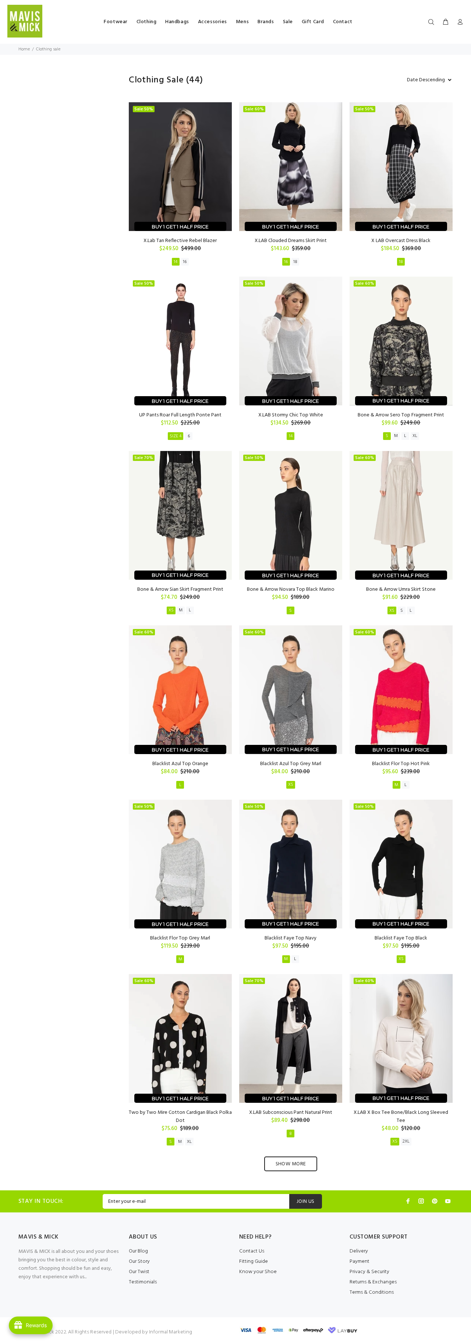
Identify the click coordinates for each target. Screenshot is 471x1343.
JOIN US (306, 1201)
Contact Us (251, 1251)
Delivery (359, 1251)
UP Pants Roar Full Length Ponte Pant (180, 415)
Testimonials (143, 1282)
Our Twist (139, 1272)
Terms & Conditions (372, 1292)
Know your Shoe (258, 1272)
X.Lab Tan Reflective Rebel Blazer (180, 241)
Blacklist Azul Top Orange (180, 764)
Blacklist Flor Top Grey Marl (180, 938)
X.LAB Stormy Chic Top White (290, 415)
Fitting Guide (253, 1261)
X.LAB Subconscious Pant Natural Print (290, 1112)
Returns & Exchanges (373, 1282)
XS (171, 610)
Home (24, 49)
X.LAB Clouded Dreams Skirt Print (291, 241)
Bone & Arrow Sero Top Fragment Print (401, 415)
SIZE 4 (175, 436)
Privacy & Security (369, 1272)
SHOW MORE (291, 1164)
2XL (406, 1141)
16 (185, 262)
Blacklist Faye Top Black (401, 938)
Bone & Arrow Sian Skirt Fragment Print (180, 589)
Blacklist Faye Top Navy (290, 938)
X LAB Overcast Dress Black (401, 241)
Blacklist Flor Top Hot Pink (401, 764)
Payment (359, 1261)
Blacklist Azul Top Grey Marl (290, 764)
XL (414, 436)
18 (295, 262)
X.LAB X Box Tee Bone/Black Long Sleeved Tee (401, 1116)
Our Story (139, 1261)
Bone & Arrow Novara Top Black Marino (290, 589)
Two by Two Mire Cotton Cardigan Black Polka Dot (180, 1116)
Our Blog (138, 1251)
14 (175, 262)
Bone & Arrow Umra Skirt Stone (401, 589)
